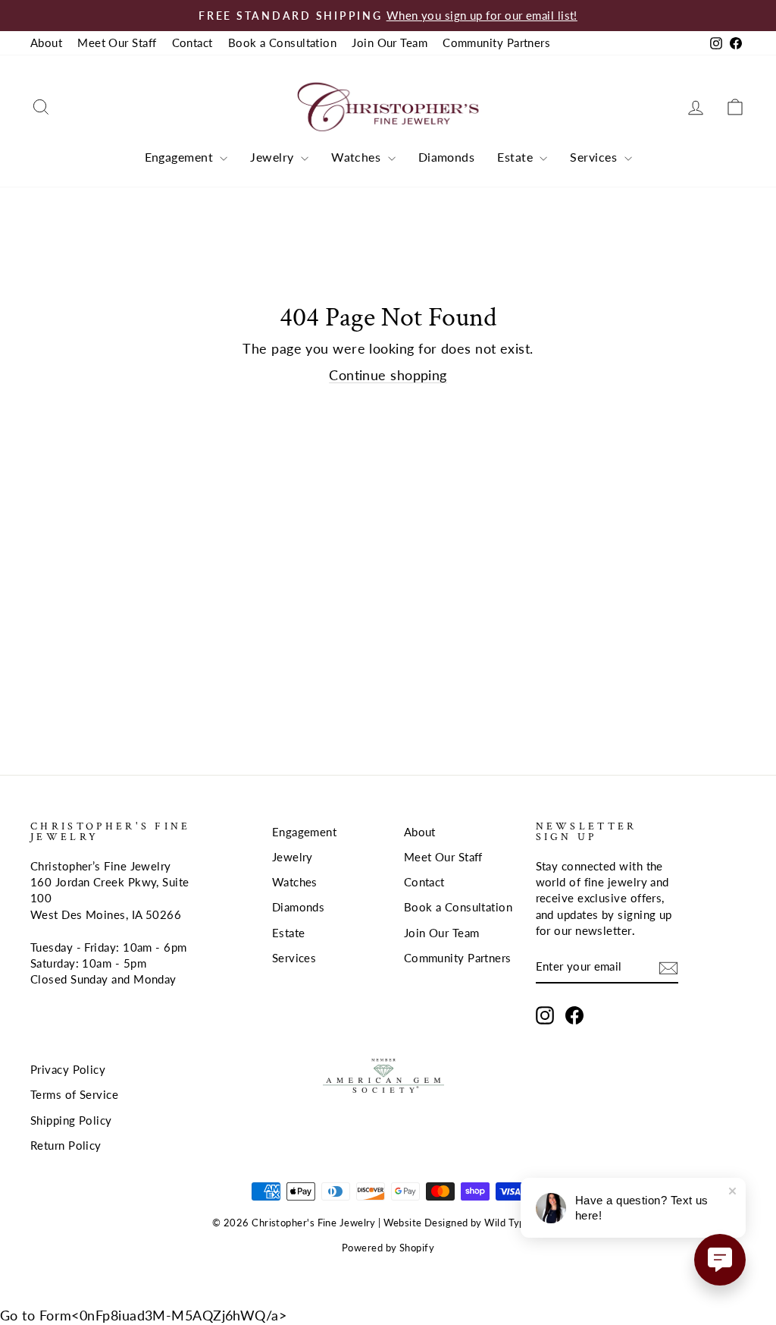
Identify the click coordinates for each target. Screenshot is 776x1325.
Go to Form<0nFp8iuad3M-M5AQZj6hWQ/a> (143, 1315)
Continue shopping (388, 375)
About (46, 42)
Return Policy (66, 1145)
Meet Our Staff (116, 42)
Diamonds (446, 156)
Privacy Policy (67, 1069)
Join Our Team (389, 42)
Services (595, 156)
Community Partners (496, 42)
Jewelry (273, 156)
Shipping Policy (71, 1120)
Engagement (181, 156)
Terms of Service (74, 1094)
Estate (516, 156)
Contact (192, 42)
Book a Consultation (282, 42)
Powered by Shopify (388, 1248)
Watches (357, 156)
